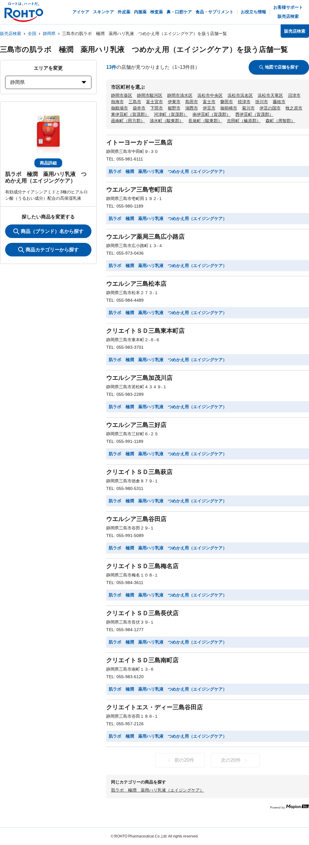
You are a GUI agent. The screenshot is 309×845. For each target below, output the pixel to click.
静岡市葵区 (121, 95)
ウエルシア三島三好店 (136, 424)
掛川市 (261, 101)
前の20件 (184, 760)
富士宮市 (154, 101)
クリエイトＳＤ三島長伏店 (142, 613)
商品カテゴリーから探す (52, 249)
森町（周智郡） (280, 120)
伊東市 (174, 101)
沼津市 (294, 95)
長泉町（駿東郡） (205, 120)
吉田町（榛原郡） (244, 120)
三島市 (135, 101)
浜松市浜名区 (240, 95)
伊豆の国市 (270, 108)
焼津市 (244, 101)
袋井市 (139, 108)
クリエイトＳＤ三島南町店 (142, 660)
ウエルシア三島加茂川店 (139, 377)
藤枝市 (279, 101)
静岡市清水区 (180, 95)
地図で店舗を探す (282, 67)
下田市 (156, 108)
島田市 (191, 101)
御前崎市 (228, 108)
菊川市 (248, 108)
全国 (32, 33)
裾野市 (174, 108)
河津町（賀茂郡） (171, 114)
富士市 (209, 101)
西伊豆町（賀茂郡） (254, 114)
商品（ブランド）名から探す (52, 231)
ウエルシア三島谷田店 (136, 519)
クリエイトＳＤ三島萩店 (139, 472)
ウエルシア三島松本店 (136, 283)
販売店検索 (10, 33)
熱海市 (117, 101)
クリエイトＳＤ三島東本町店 (145, 330)
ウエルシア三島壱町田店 (139, 189)
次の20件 (231, 760)
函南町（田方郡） (128, 120)
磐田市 (226, 101)
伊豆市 (209, 108)
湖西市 (191, 108)
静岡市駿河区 (149, 95)
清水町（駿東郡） (166, 120)
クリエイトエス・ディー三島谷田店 (154, 707)
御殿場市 (119, 108)
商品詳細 (48, 162)
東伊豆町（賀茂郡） (130, 114)
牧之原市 (293, 108)
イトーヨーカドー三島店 (139, 142)
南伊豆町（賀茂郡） (212, 114)
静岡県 (49, 33)
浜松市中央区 (210, 95)
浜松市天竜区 (270, 95)
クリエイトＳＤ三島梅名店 (142, 566)
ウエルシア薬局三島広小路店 (145, 236)
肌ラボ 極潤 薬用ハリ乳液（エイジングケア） (157, 790)
